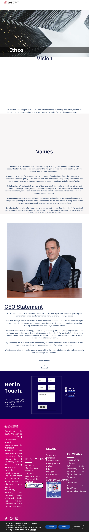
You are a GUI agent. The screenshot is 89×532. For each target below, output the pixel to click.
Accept (51, 526)
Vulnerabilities (32, 479)
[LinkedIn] (16, 515)
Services (29, 473)
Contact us (30, 482)
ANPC (49, 466)
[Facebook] (6, 515)
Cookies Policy (53, 460)
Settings (77, 526)
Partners (29, 471)
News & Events (32, 476)
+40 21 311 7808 (18, 402)
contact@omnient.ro (13, 407)
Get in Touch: (13, 387)
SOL (48, 469)
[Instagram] (11, 515)
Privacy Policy (53, 463)
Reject (64, 526)
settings (33, 530)
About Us (29, 465)
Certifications (31, 468)
